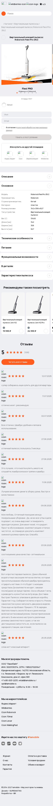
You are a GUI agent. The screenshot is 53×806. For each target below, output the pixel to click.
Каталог (3, 13)
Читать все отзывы (17, 362)
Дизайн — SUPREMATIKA (11, 791)
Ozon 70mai (6, 716)
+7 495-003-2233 (9, 680)
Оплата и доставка (37, 756)
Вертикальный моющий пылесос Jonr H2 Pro (37, 321)
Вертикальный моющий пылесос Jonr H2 (12, 321)
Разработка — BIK (8, 793)
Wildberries (6, 708)
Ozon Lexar (6, 720)
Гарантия (7, 769)
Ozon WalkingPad (9, 725)
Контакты (7, 764)
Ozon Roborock (8, 712)
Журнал (6, 756)
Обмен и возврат (36, 764)
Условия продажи (36, 760)
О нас (5, 760)
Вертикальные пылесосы (26, 23)
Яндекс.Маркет (8, 703)
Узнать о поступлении (26, 137)
